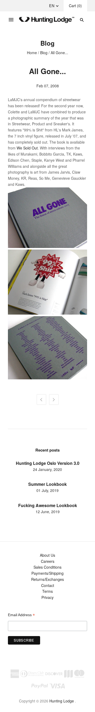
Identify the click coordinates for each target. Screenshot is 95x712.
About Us (47, 555)
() (75, 5)
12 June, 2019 (48, 511)
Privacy (47, 597)
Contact (47, 585)
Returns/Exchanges (47, 579)
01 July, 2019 (47, 490)
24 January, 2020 (47, 469)
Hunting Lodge (61, 701)
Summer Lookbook (47, 484)
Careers (47, 561)
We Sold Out (27, 148)
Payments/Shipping (47, 573)
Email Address (21, 614)
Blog (44, 52)
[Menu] (11, 20)
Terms (47, 591)
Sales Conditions (47, 567)
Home (32, 52)
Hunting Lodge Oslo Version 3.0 (47, 463)
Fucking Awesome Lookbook (47, 505)
